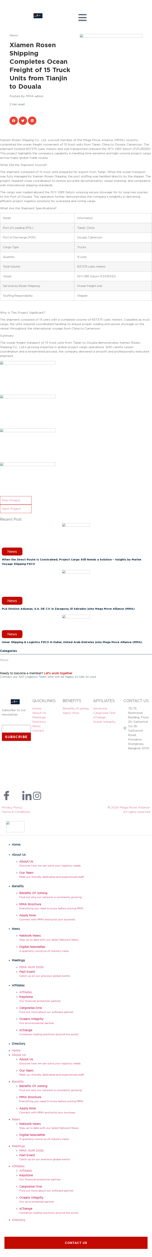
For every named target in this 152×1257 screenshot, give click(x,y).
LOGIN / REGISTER (11, 9)
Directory (18, 1043)
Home (16, 844)
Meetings (18, 960)
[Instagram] (37, 795)
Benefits (18, 886)
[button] (13, 121)
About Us (19, 854)
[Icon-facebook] (6, 795)
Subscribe (16, 737)
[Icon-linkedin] (27, 795)
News (4, 660)
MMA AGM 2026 (31, 967)
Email (7, 723)
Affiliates (18, 985)
